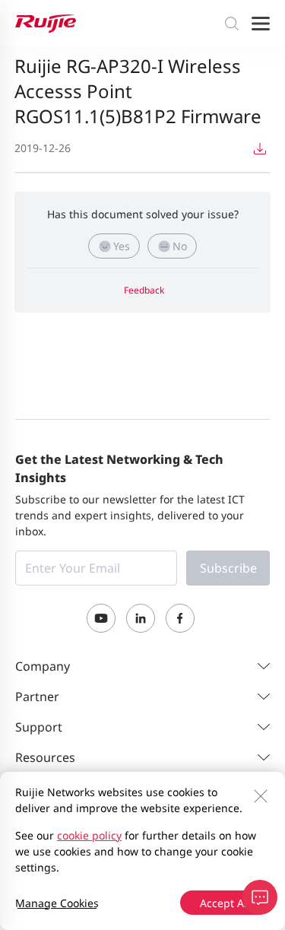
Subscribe (228, 568)
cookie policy (89, 835)
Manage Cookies (57, 903)
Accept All (225, 903)
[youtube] (101, 618)
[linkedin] (140, 618)
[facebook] (180, 618)
